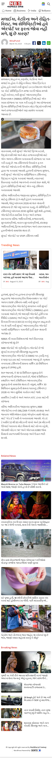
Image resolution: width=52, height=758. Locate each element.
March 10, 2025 (15, 43)
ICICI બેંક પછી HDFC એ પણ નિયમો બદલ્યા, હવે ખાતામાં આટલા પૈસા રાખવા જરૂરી (19, 276)
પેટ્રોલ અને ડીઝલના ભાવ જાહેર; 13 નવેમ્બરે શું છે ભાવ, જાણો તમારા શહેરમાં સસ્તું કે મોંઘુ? (24, 636)
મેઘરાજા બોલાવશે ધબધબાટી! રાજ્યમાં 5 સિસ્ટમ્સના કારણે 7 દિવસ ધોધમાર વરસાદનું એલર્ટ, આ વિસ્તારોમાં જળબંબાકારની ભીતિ (37, 686)
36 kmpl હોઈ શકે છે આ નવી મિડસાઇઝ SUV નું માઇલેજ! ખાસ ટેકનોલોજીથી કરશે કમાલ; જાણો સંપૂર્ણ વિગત (37, 699)
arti (7, 281)
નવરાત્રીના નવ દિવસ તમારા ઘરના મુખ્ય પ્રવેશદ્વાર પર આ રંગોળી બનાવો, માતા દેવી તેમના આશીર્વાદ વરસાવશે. (25, 523)
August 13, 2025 (16, 281)
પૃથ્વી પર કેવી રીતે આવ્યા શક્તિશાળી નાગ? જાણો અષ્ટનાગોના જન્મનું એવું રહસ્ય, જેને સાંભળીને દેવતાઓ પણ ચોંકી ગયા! (24, 677)
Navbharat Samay (38, 747)
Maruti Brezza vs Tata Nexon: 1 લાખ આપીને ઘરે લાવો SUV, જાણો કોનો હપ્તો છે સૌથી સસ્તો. (24, 485)
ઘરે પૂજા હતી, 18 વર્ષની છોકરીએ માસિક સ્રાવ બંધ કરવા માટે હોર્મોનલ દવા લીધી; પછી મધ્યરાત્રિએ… (24, 599)
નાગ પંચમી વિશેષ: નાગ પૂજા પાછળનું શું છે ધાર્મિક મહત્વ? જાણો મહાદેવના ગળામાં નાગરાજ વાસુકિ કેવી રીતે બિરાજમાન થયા (37, 711)
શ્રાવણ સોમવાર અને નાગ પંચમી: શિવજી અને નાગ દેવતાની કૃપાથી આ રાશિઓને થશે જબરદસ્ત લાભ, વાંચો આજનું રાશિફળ (37, 724)
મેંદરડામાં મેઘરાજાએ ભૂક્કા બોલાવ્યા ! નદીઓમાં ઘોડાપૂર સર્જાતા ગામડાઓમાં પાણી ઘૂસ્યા (23, 561)
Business (21, 11)
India (33, 11)
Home (8, 11)
